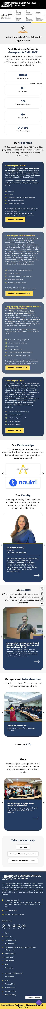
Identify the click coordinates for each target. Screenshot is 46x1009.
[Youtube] (19, 926)
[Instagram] (9, 926)
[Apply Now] (42, 593)
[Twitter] (14, 926)
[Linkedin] (23, 926)
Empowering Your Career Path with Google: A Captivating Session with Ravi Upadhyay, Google (22, 645)
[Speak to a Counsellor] (42, 598)
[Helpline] (42, 588)
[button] (3, 473)
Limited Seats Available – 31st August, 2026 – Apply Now (23, 1006)
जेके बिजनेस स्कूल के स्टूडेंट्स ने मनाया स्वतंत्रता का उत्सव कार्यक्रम (20, 804)
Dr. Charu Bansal (15, 547)
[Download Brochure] (42, 603)
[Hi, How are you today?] (39, 1002)
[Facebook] (4, 926)
